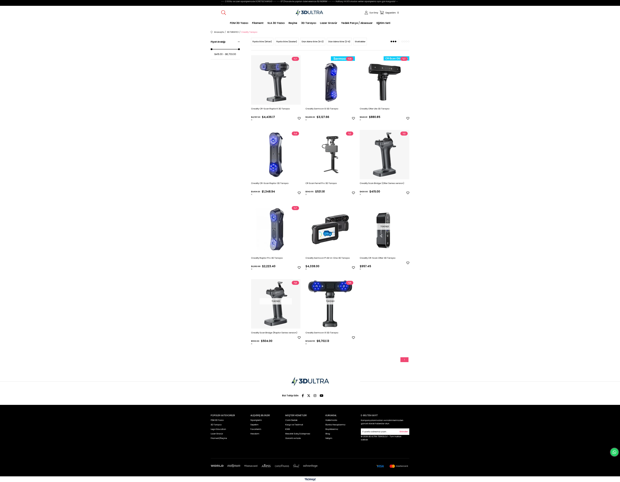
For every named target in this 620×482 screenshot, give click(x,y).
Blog (328, 433)
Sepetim (254, 424)
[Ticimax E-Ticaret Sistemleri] (310, 479)
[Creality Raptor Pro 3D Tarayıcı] (276, 229)
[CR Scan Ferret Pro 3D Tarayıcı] (330, 154)
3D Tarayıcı (216, 424)
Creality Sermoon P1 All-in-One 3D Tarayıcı (327, 257)
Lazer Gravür (217, 433)
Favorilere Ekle (299, 118)
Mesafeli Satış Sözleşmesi (297, 433)
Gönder (403, 431)
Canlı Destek (291, 420)
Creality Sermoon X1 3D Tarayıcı (321, 332)
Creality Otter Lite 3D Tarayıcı (374, 108)
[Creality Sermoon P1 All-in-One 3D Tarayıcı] (330, 229)
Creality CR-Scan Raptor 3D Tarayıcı (270, 183)
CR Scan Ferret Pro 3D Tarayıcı (321, 183)
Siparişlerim (256, 420)
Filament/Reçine (219, 438)
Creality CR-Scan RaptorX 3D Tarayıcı (270, 108)
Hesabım (254, 433)
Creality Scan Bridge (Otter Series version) (382, 183)
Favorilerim (255, 429)
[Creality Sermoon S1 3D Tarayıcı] (330, 80)
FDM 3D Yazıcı (217, 420)
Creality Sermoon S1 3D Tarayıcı (321, 108)
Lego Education (218, 429)
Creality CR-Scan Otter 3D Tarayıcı (377, 257)
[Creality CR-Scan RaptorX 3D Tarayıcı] (276, 80)
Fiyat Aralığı (218, 41)
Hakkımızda (331, 420)
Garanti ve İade (293, 438)
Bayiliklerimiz (332, 429)
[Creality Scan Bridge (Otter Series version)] (384, 154)
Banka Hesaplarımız (335, 424)
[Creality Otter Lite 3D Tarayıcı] (384, 80)
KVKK (287, 429)
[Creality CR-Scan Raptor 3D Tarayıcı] (276, 154)
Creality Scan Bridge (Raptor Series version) (274, 332)
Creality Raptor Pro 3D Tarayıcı (267, 257)
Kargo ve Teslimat (294, 424)
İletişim (329, 438)
